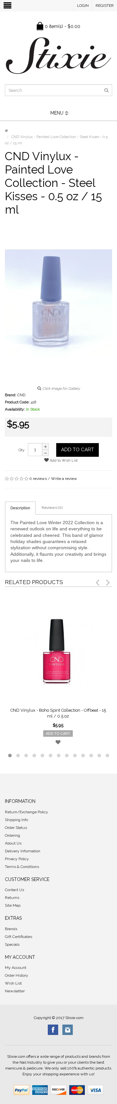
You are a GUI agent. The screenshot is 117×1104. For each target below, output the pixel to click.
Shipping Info (16, 820)
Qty (22, 450)
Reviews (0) (52, 507)
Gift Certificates (18, 936)
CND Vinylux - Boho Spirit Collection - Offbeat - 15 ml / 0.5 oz (58, 713)
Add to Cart (77, 450)
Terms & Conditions (22, 866)
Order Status (16, 827)
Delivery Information (22, 851)
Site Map (12, 905)
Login (83, 5)
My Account (15, 967)
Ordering (12, 835)
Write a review (64, 478)
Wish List (13, 983)
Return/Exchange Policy (26, 812)
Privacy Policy (17, 859)
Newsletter (15, 991)
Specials (12, 944)
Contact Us (14, 889)
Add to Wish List (63, 460)
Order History (16, 975)
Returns (12, 897)
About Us (13, 843)
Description (20, 508)
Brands (11, 929)
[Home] (6, 131)
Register (105, 5)
